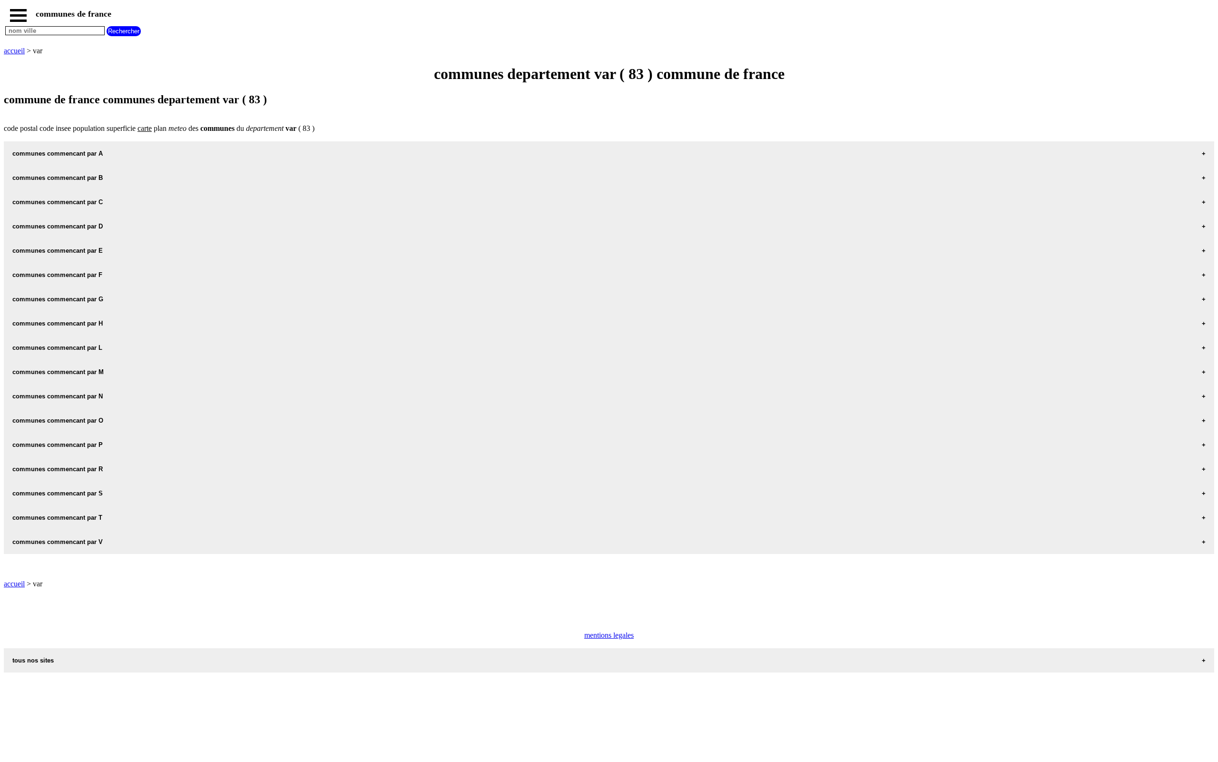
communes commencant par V (57, 541)
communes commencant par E (57, 250)
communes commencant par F (57, 274)
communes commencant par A (57, 153)
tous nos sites (33, 660)
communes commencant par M (58, 372)
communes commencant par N (57, 396)
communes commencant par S (57, 493)
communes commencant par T (57, 517)
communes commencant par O (57, 420)
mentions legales (609, 635)
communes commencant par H (57, 323)
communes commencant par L (57, 347)
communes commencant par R (57, 469)
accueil (14, 51)
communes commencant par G (57, 299)
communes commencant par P (57, 444)
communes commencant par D (57, 226)
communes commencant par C (57, 202)
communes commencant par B (57, 177)
